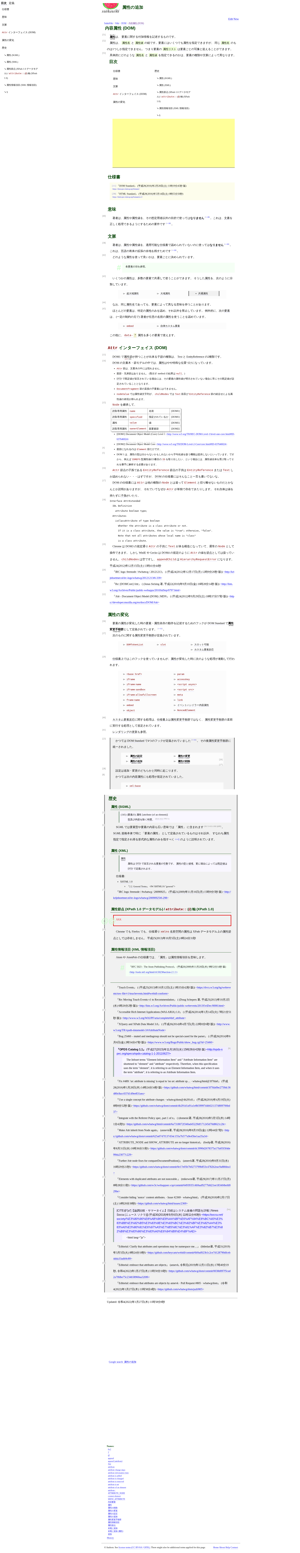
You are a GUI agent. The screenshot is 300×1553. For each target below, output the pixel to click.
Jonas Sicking (151, 583)
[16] (104, 468)
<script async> (187, 684)
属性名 (126, 42)
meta (180, 694)
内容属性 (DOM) (136, 23)
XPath (196, 931)
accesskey (183, 679)
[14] (104, 361)
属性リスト (169, 49)
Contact (234, 1547)
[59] (104, 1281)
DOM (123, 23)
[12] (104, 1098)
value (133, 422)
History (110, 1538)
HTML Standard (127, 193)
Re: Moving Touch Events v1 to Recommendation (146, 999)
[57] (104, 1244)
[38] (104, 243)
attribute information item (118, 1473)
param (180, 674)
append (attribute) (115, 1461)
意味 (115, 78)
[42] (104, 255)
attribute (111, 1467)
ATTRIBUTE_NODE (116, 1493)
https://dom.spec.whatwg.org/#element (126, 189)
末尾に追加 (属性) (115, 1531)
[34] (104, 1022)
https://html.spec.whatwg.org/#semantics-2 (127, 197)
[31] (104, 985)
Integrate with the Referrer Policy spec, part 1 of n (146, 1118)
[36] (104, 621)
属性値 (139, 42)
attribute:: (176, 909)
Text (179, 356)
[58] (104, 1263)
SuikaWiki (108, 23)
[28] (104, 769)
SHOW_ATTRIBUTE (116, 1499)
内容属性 (137, 776)
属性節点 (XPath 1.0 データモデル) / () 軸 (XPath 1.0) (173, 97)
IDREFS (136, 459)
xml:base (135, 786)
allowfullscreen (146, 694)
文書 (227, 217)
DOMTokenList (135, 644)
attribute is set (113, 1484)
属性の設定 (136, 756)
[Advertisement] (173, 143)
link (180, 700)
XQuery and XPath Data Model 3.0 (138, 1024)
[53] (104, 53)
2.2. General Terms (138, 886)
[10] (104, 1079)
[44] (104, 302)
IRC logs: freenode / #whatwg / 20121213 (138, 571)
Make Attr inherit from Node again (138, 1130)
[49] (104, 1140)
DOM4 (166, 552)
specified (136, 417)
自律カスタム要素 (170, 325)
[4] (103, 448)
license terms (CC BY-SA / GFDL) (134, 1547)
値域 (190, 863)
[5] (103, 453)
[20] (104, 570)
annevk (165, 1130)
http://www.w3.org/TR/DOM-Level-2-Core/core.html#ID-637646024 (191, 444)
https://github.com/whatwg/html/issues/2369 (162, 1203)
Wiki (117, 23)
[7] (103, 890)
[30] (104, 930)
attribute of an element (117, 1487)
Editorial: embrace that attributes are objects (142, 1264)
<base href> (134, 674)
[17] (104, 481)
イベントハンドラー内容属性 (193, 705)
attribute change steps (116, 1470)
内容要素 (112, 1502)
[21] (104, 582)
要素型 (134, 827)
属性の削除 (184, 761)
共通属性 (203, 293)
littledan (206, 1246)
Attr (113, 348)
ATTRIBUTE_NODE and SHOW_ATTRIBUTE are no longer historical (159, 1142)
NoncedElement (186, 710)
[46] (104, 718)
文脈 (115, 86)
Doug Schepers (188, 999)
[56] (228, 1210)
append (111, 1458)
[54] (104, 1177)
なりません (197, 217)
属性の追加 (132, 7)
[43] (104, 276)
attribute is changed (116, 1478)
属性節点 (112, 1525)
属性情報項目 (179, 957)
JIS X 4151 (159, 819)
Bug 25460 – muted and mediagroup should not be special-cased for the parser (162, 1036)
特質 (149, 819)
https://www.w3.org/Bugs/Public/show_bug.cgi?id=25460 (180, 1042)
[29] (104, 657)
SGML (120, 827)
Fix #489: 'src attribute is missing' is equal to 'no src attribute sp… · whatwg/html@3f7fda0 (168, 1081)
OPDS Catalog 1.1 (131, 1049)
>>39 (207, 217)
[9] (229, 1048)
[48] (104, 1128)
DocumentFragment (128, 389)
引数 (165, 863)
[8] (103, 775)
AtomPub (131, 957)
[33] (104, 1010)
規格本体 (127, 833)
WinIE (142, 552)
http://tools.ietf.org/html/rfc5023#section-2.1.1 (153, 972)
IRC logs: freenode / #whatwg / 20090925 (142, 891)
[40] (104, 216)
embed (130, 326)
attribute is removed (116, 1481)
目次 (4, 3)
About (222, 1547)
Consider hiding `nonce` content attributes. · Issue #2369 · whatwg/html (158, 1197)
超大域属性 (133, 293)
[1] (103, 812)
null (179, 373)
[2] (103, 825)
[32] (104, 998)
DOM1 (116, 356)
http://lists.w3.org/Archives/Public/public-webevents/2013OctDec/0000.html (181, 1005)
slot (163, 644)
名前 (160, 316)
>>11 (160, 629)
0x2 (109, 1449)
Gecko (153, 552)
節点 (209, 552)
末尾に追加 (113, 1528)
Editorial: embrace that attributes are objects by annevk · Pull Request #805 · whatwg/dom (168, 1283)
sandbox (140, 689)
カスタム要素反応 (204, 649)
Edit (230, 19)
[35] (104, 1034)
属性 (112, 42)
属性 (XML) (165, 85)
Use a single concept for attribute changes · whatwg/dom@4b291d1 (156, 1099)
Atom (119, 957)
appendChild (166, 559)
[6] (103, 955)
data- (130, 335)
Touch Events (126, 987)
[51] (104, 35)
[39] (114, 193)
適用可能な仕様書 (157, 244)
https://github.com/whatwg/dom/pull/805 (180, 1289)
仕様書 (116, 71)
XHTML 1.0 (126, 881)
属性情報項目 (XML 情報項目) (174, 108)
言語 (123, 250)
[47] (104, 1116)
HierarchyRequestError (198, 559)
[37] (104, 633)
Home (216, 1547)
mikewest (187, 1178)
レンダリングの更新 (125, 731)
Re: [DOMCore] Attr (126, 583)
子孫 (123, 495)
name (132, 411)
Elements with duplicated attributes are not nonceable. (148, 1178)
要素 (124, 36)
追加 (110, 1534)
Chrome (116, 546)
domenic (184, 1118)
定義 (11, 3)
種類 (197, 55)
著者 (115, 217)
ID (163, 459)
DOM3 (130, 546)
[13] (104, 355)
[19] (104, 544)
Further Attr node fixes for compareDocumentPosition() (149, 1160)
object (131, 710)
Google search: (122, 1361)
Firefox (136, 931)
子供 (162, 546)
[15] (104, 403)
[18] (104, 500)
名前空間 (175, 931)
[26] (221, 760)
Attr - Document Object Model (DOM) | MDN (141, 596)
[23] (104, 739)
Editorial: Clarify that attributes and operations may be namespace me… (158, 1246)
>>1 (177, 839)
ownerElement (138, 428)
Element (142, 449)
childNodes (162, 394)
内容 (137, 819)
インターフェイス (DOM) (130, 94)
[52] (104, 41)
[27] (221, 765)
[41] (104, 730)
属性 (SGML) (165, 78)
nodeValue (123, 394)
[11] (114, 185)
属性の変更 (184, 756)
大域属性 (165, 293)
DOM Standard (126, 185)
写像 (197, 49)
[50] (104, 1159)
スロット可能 (201, 644)
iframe (131, 679)
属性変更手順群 (144, 635)
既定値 (221, 863)
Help (228, 1547)
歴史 (157, 71)
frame (130, 700)
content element (114, 1496)
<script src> (185, 689)
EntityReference (195, 356)
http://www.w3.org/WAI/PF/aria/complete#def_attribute (153, 1018)
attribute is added (115, 1476)
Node (115, 404)
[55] (104, 1195)
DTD (119, 378)
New (236, 19)
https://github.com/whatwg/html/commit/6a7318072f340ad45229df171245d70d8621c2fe (175, 1124)
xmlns (165, 931)
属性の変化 (119, 102)
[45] (104, 309)
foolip (207, 1142)
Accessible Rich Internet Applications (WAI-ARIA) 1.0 (149, 1011)
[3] (103, 856)
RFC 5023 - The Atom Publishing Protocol (152, 966)
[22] (104, 594)
